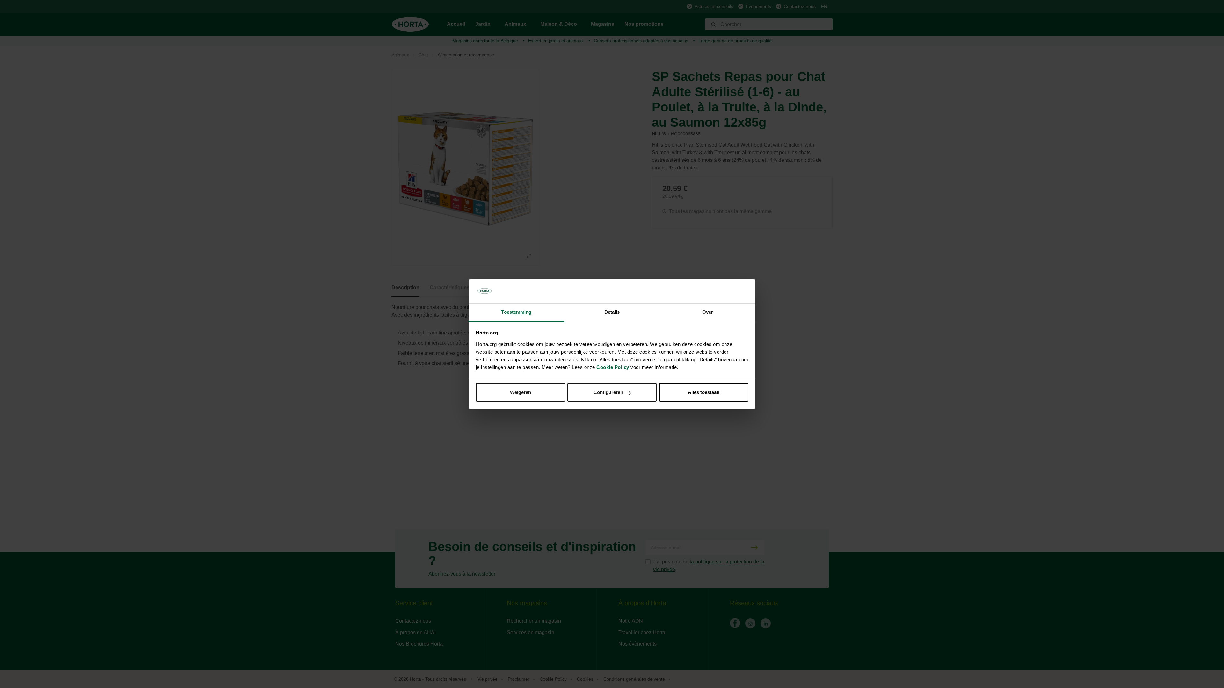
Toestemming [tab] (516, 312)
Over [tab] (707, 312)
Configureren (608, 392)
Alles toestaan (703, 392)
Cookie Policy (612, 367)
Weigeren (520, 392)
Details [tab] (612, 312)
